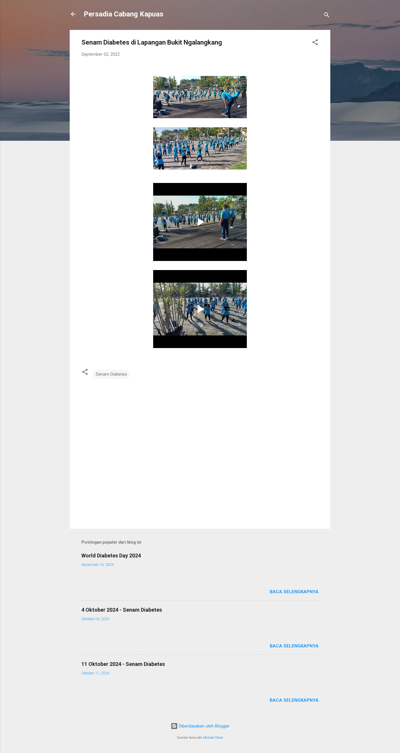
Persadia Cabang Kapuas (123, 14)
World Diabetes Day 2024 (111, 555)
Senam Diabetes (111, 374)
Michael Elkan (213, 738)
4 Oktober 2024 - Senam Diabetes (121, 610)
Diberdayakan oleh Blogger (204, 726)
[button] (315, 43)
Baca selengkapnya (294, 591)
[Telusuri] (326, 16)
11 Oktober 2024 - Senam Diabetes (123, 664)
